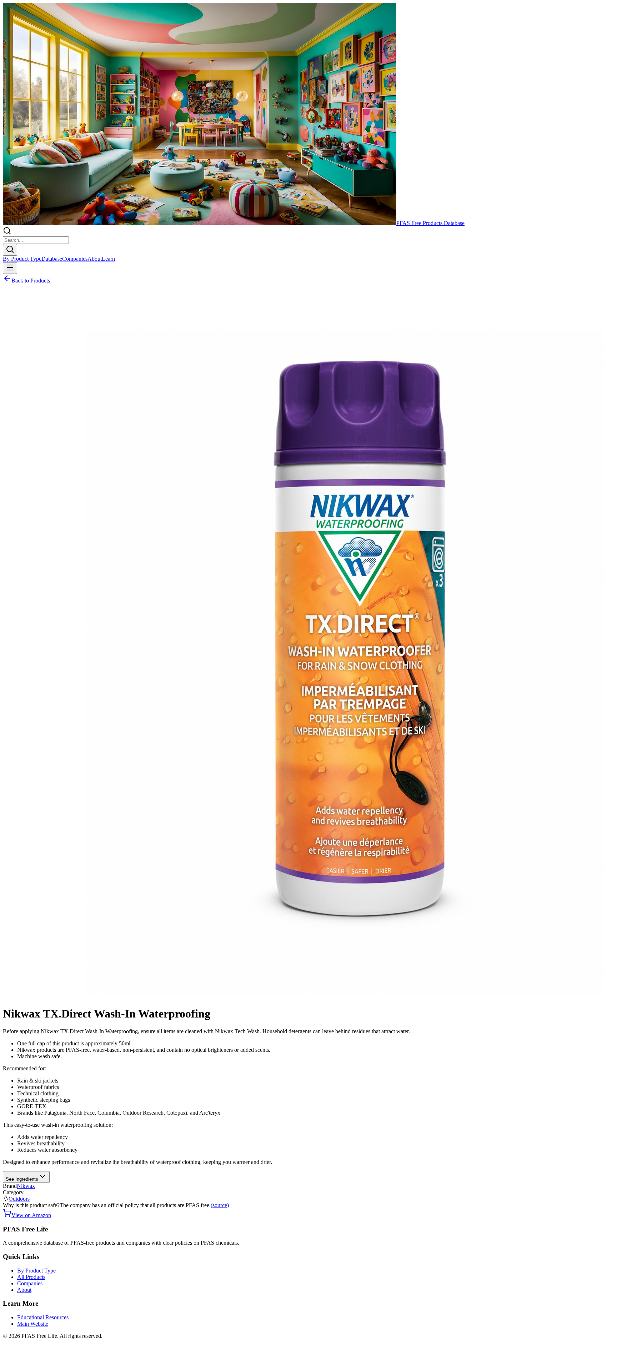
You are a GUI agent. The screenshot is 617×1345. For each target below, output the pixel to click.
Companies (74, 259)
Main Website (32, 1324)
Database (51, 259)
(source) (220, 1205)
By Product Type (22, 259)
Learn (108, 259)
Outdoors (19, 1199)
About (94, 259)
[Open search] (10, 250)
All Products (31, 1277)
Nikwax (26, 1186)
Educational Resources (43, 1317)
